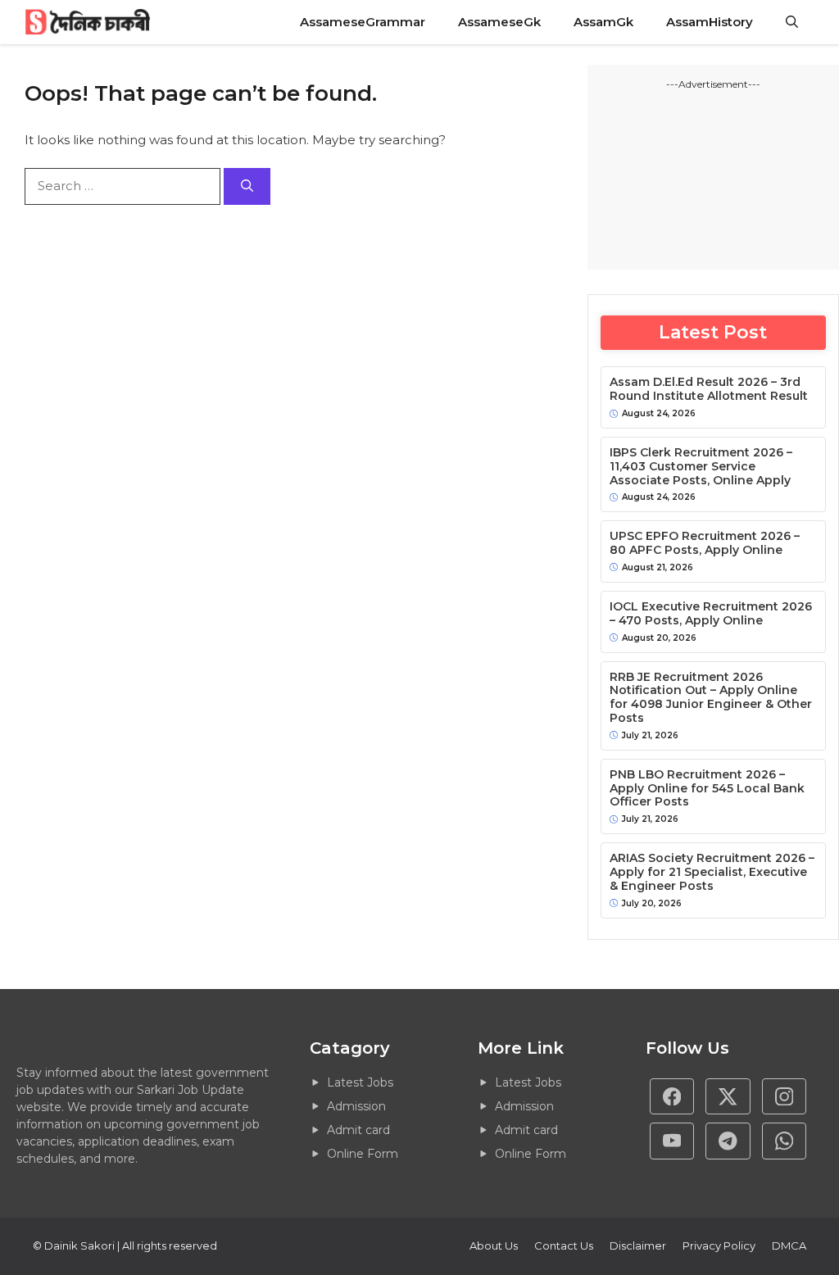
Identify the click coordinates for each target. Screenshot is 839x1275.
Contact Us (563, 1245)
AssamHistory (709, 21)
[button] (791, 22)
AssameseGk (499, 21)
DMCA (789, 1245)
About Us (493, 1245)
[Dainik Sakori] (89, 22)
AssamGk (603, 21)
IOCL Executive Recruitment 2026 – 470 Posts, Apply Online (711, 614)
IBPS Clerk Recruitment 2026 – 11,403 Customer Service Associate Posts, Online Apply (701, 466)
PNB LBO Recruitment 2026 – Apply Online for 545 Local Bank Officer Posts (707, 788)
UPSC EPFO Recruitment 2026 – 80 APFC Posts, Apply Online (705, 543)
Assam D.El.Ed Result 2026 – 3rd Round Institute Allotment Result (709, 389)
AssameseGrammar (362, 21)
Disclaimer (638, 1245)
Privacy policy (719, 1245)
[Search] (247, 186)
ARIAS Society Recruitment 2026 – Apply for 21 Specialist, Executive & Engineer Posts (712, 871)
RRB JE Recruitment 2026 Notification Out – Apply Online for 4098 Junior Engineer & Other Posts (711, 697)
